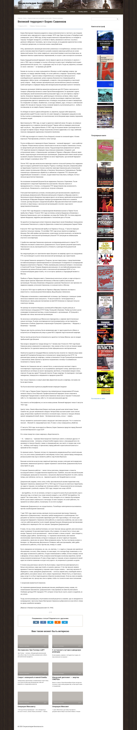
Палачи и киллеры (40, 26)
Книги (93, 11)
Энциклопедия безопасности (36, 3)
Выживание (36, 11)
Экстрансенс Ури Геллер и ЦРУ (31, 650)
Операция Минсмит (60, 706)
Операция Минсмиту (26, 706)
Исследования (49, 11)
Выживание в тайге (98, 398)
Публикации (62, 11)
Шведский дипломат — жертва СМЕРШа (65, 678)
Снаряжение (103, 11)
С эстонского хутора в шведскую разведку (66, 651)
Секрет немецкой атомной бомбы (32, 677)
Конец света (83, 11)
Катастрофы (24, 11)
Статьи (72, 11)
